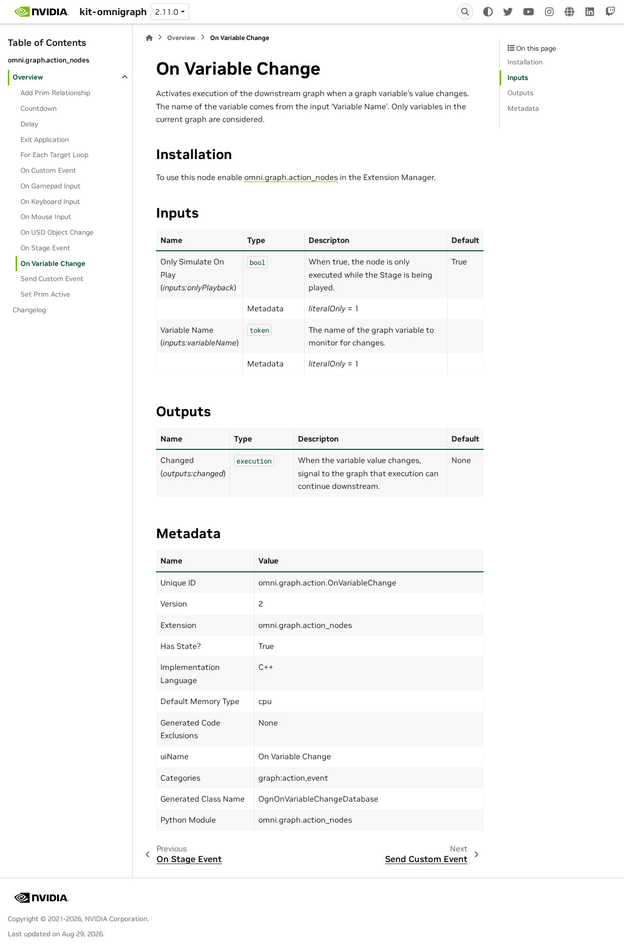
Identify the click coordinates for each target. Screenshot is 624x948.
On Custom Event (48, 170)
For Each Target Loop (54, 154)
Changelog (29, 309)
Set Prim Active (45, 294)
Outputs (520, 92)
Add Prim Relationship (55, 92)
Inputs (517, 77)
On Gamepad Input (50, 186)
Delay (29, 124)
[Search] (465, 11)
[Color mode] (488, 11)
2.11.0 (166, 12)
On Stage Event (45, 247)
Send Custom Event (51, 278)
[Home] (149, 38)
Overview (28, 77)
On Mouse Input (45, 216)
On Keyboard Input (50, 201)
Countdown (38, 108)
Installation (525, 62)
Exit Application (44, 139)
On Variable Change (52, 263)
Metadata (523, 108)
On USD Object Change (57, 232)
